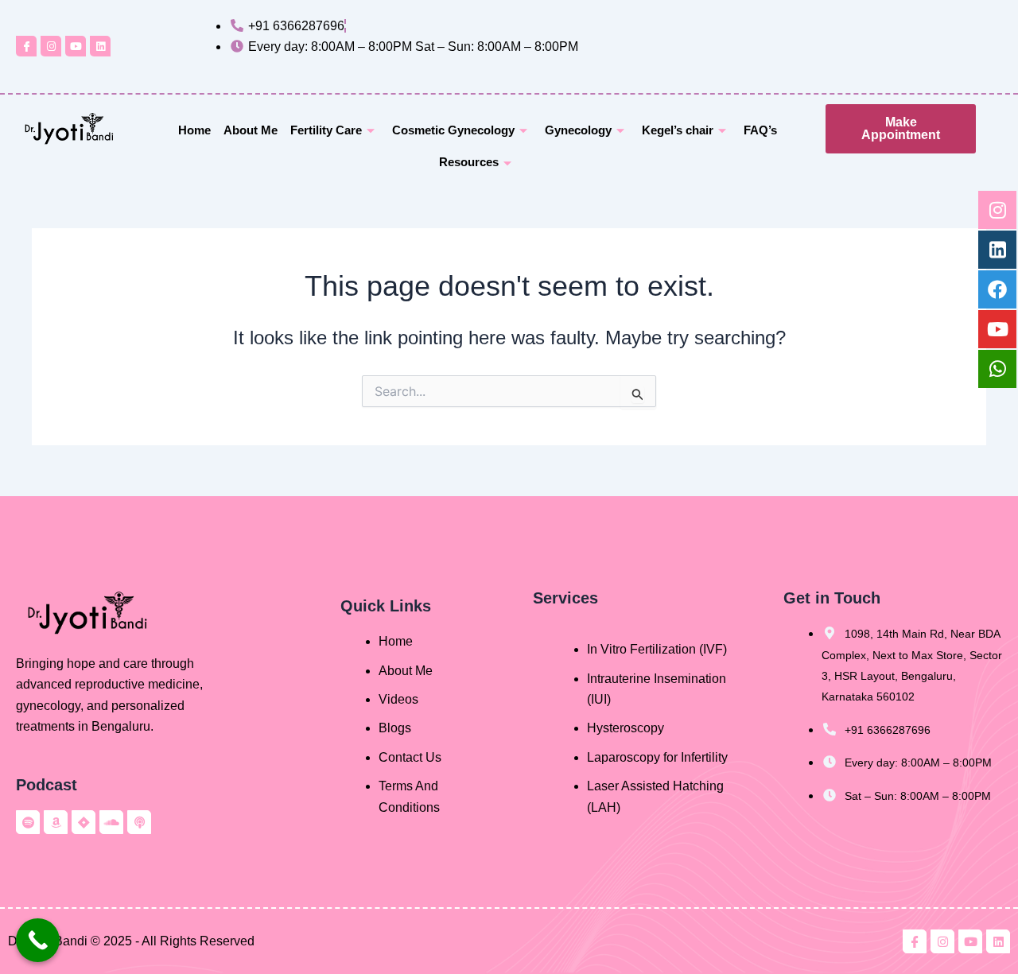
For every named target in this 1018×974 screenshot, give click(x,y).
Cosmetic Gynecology (453, 130)
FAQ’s (760, 130)
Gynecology (578, 130)
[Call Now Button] (38, 940)
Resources (469, 162)
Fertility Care (326, 130)
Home (194, 130)
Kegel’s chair (677, 130)
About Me (250, 130)
